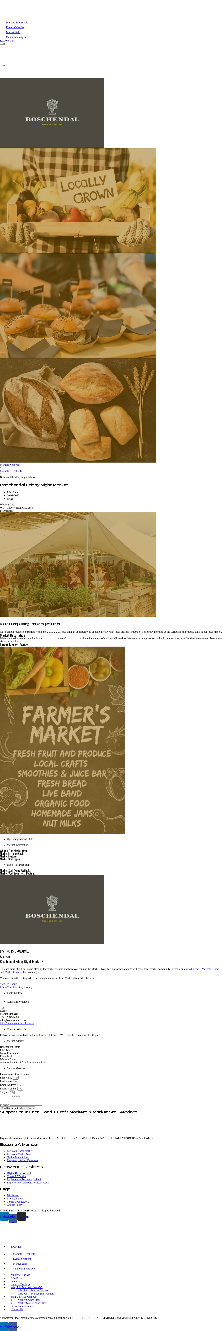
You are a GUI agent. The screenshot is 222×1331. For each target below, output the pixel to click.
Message (5, 1104)
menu (2, 43)
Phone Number (8, 1088)
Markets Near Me (9, 464)
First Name (6, 1077)
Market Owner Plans (16, 972)
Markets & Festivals (11, 470)
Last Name (6, 1081)
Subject (4, 1092)
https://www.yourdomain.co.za (17, 1023)
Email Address (8, 1084)
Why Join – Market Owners (204, 968)
